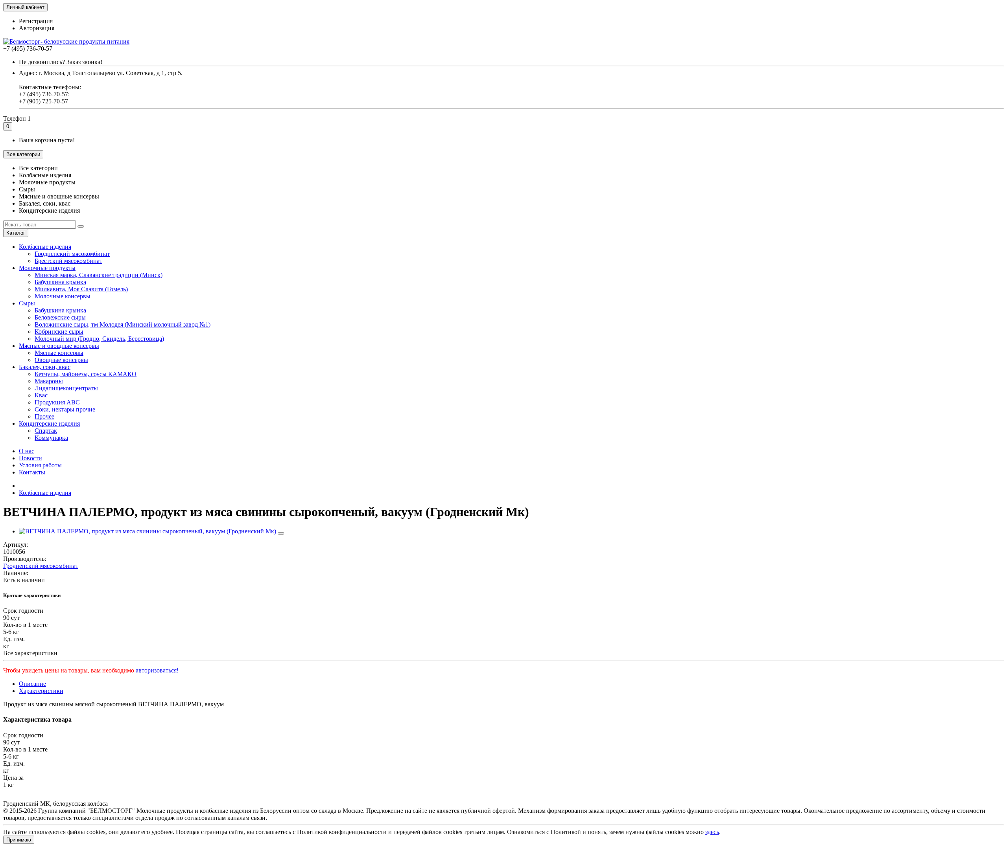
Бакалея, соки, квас (44, 367)
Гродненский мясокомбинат (72, 253)
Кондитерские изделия (49, 423)
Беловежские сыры (60, 317)
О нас (26, 451)
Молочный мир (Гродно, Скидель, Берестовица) (99, 338)
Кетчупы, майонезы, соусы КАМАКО (85, 374)
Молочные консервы (62, 296)
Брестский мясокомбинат (68, 260)
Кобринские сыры (59, 331)
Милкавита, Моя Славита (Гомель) (81, 289)
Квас (41, 395)
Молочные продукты (47, 268)
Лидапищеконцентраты (66, 388)
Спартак (46, 430)
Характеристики (41, 690)
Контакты (32, 472)
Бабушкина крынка (60, 282)
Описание (32, 683)
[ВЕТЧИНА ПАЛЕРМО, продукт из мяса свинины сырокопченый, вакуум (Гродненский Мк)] (148, 531)
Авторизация (36, 28)
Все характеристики (30, 653)
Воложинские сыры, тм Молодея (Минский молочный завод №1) (122, 324)
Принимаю (18, 840)
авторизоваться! (157, 670)
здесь (712, 832)
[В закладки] (281, 533)
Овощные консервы (61, 359)
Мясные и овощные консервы (59, 345)
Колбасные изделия (45, 246)
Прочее (44, 416)
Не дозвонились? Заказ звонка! (60, 62)
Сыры (27, 303)
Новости (30, 458)
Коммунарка (51, 437)
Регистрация (36, 21)
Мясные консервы (59, 352)
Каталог (15, 233)
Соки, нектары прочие (65, 409)
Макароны (49, 381)
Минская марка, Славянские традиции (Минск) (98, 275)
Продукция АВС (57, 402)
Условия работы (40, 465)
